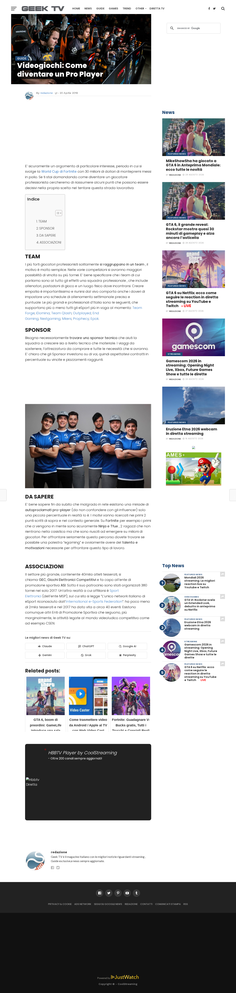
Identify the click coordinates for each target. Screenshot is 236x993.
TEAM (42, 221)
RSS (185, 904)
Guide (100, 8)
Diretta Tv (157, 8)
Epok (95, 318)
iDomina (43, 313)
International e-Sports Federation (94, 601)
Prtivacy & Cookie (60, 904)
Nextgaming (50, 318)
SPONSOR (46, 228)
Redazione (131, 904)
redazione (46, 92)
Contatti (146, 904)
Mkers (67, 318)
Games (113, 8)
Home (76, 8)
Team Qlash (61, 313)
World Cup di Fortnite (59, 171)
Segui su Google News (108, 904)
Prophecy (81, 318)
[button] (57, 213)
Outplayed (82, 313)
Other (140, 8)
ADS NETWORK (82, 904)
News (88, 8)
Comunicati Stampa (168, 904)
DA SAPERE (47, 235)
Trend (127, 8)
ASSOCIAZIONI (50, 242)
